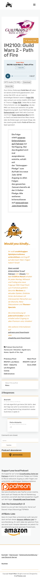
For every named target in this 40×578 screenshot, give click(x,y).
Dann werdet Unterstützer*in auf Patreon (16, 271)
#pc (21, 352)
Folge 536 (30, 98)
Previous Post (10, 359)
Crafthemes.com (20, 576)
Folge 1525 (17, 102)
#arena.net (8, 350)
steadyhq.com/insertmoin (19, 338)
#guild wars (26, 350)
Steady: (22, 274)
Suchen (5, 564)
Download (26, 82)
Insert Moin (13, 574)
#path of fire (14, 352)
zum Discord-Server (9, 557)
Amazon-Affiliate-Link (25, 519)
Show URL (9, 86)
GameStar (25, 105)
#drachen (17, 350)
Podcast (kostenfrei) (14, 347)
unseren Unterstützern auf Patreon (19, 140)
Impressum (13, 555)
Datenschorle (9, 112)
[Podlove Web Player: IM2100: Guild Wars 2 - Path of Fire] (20, 70)
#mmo (6, 352)
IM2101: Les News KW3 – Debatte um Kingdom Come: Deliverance (11, 368)
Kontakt (5, 555)
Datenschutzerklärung (28, 555)
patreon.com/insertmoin (18, 332)
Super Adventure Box (20, 115)
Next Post (31, 359)
